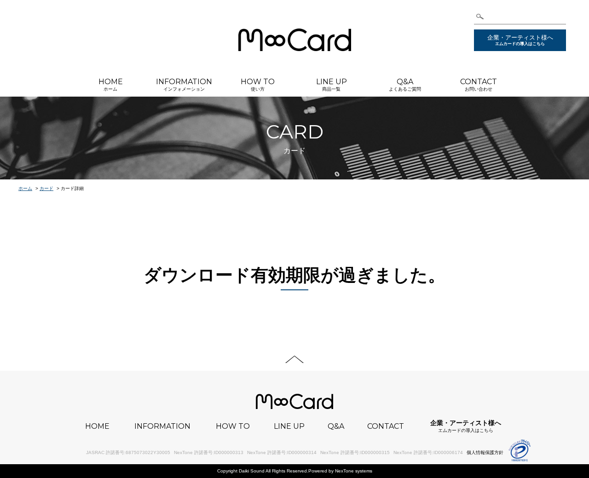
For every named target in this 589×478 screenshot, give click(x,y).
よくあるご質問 (405, 84)
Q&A (336, 426)
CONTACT (385, 426)
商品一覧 (331, 84)
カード (46, 188)
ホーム (110, 84)
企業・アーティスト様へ (520, 40)
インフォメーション (184, 84)
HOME (97, 426)
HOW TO (233, 426)
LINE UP (289, 426)
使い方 (258, 84)
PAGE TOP (294, 359)
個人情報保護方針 (485, 452)
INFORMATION (162, 426)
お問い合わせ (478, 84)
